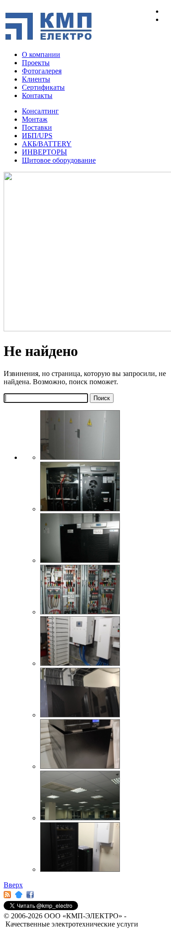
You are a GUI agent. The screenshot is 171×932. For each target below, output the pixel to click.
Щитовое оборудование (59, 160)
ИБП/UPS (37, 135)
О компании (41, 54)
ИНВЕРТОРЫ (44, 152)
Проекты (36, 63)
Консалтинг (40, 111)
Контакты (37, 95)
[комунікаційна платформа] (18, 897)
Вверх (13, 885)
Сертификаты (43, 87)
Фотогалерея (42, 71)
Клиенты (36, 79)
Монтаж (34, 119)
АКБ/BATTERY (47, 144)
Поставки (37, 127)
